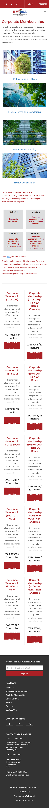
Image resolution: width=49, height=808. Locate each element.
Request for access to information (24, 787)
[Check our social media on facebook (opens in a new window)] (7, 5)
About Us (10, 687)
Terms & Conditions (24, 800)
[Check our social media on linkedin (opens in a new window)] (12, 5)
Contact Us (10, 710)
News (8, 702)
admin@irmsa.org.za (21, 775)
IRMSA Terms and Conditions (24, 112)
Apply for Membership (15, 695)
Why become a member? (17, 691)
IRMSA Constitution (24, 182)
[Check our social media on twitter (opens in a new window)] (17, 5)
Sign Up (24, 674)
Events (8, 706)
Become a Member (12, 345)
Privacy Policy (24, 792)
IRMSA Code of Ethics (24, 79)
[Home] (20, 12)
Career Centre (12, 699)
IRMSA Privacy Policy (24, 149)
